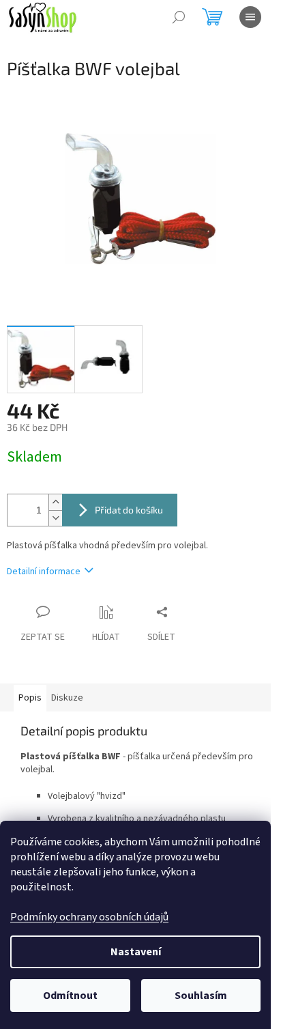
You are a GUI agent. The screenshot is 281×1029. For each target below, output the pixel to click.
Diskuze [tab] (67, 698)
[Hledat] (178, 17)
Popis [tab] (30, 698)
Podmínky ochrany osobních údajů (89, 917)
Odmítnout (70, 995)
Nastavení (135, 951)
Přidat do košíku (129, 510)
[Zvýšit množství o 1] (55, 502)
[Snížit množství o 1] (55, 518)
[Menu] (250, 17)
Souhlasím (201, 995)
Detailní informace (43, 571)
